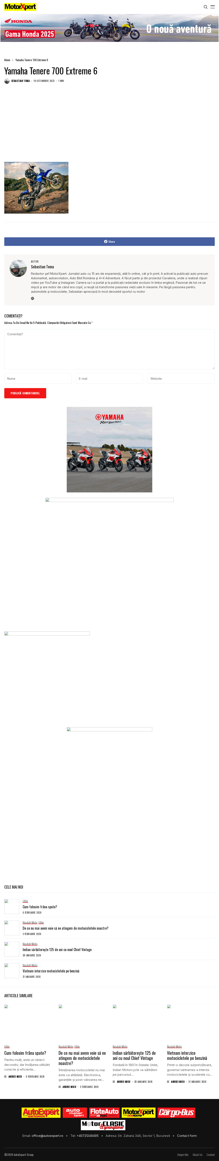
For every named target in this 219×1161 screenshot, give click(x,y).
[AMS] (75, 1113)
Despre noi (182, 1155)
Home (7, 60)
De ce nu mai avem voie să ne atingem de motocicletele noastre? (65, 928)
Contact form (187, 1136)
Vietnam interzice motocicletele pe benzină (51, 970)
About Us (197, 1155)
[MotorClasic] (103, 1125)
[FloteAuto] (104, 1113)
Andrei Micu (15, 1076)
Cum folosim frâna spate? (40, 906)
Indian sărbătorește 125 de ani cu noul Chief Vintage (57, 949)
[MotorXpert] (138, 1113)
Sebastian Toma (20, 81)
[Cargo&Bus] (176, 1113)
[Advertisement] (109, 127)
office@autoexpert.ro (48, 1136)
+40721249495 (88, 1136)
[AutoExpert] (41, 1113)
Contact (211, 1155)
